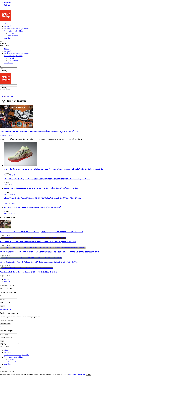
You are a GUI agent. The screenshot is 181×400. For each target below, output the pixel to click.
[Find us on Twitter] (1, 9)
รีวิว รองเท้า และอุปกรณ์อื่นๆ (13, 31)
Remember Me (6, 303)
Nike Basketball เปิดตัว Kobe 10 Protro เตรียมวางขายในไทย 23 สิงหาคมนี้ (32, 208)
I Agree (88, 374)
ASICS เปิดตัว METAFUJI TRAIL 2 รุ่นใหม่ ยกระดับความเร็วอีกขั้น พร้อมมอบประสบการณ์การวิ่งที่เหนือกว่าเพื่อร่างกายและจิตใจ (53, 169)
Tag (5, 96)
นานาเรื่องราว (8, 38)
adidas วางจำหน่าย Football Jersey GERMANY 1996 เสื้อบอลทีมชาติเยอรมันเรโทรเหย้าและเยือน (41, 188)
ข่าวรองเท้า (7, 26)
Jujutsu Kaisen (11, 96)
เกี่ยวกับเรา (7, 2)
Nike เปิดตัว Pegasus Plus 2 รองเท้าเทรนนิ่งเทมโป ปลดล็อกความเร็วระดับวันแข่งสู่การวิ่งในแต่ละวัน (38, 242)
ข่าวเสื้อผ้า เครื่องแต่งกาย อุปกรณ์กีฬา (16, 28)
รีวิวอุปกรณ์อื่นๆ (13, 36)
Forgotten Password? (6, 309)
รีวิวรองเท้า (11, 33)
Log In (2, 327)
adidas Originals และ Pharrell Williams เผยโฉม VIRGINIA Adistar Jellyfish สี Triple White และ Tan (42, 198)
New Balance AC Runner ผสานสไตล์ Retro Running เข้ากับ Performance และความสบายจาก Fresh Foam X (41, 232)
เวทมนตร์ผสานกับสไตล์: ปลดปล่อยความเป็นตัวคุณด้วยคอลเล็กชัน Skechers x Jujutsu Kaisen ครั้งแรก (39, 132)
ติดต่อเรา (7, 5)
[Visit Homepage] (5, 20)
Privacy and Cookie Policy (77, 374)
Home (2, 96)
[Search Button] (18, 343)
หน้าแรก (6, 24)
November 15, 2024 (6, 135)
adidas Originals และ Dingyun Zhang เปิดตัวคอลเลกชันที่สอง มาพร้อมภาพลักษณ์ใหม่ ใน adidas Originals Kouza (47, 179)
